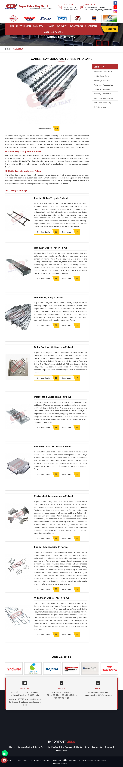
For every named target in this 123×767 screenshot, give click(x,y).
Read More (66, 232)
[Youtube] (115, 7)
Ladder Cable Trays (101, 76)
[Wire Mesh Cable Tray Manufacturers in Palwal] (18, 617)
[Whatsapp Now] (5, 753)
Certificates (91, 26)
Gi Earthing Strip (100, 107)
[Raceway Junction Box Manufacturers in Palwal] (18, 466)
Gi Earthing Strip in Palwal (49, 297)
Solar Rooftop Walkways (103, 98)
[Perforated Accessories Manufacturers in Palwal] (18, 515)
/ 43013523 (66, 692)
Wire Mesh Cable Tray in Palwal (52, 597)
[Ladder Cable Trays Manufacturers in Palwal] (18, 217)
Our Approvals (76, 26)
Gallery (50, 26)
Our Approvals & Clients (71, 747)
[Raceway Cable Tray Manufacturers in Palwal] (18, 267)
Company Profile (23, 26)
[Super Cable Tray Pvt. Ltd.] (28, 7)
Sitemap (108, 747)
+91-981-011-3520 (70, 7)
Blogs (46, 32)
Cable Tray (38, 26)
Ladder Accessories (102, 89)
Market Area (61, 751)
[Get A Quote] (4, 760)
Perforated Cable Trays (103, 71)
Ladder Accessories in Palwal (51, 547)
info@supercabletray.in (95, 7)
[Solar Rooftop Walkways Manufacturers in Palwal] (18, 366)
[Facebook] (115, 3)
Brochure (111, 29)
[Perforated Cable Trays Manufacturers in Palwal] (18, 416)
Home (11, 26)
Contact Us (57, 32)
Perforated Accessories (103, 85)
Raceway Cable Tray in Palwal (51, 247)
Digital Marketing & (98, 760)
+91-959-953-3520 (70, 10)
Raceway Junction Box (102, 94)
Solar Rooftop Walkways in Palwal (53, 347)
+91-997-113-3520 (61, 698)
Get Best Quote (43, 232)
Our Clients (62, 26)
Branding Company (60, 763)
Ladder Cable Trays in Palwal (51, 198)
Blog (87, 747)
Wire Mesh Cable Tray (102, 103)
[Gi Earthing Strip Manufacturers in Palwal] (18, 317)
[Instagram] (115, 11)
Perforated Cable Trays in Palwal (53, 396)
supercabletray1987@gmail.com (98, 10)
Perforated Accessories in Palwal (53, 496)
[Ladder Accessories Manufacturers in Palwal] (18, 566)
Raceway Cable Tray (102, 80)
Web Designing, (85, 760)
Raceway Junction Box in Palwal (52, 446)
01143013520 (57, 692)
